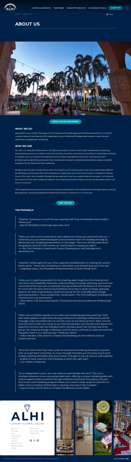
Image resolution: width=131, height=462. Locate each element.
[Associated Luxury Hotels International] (27, 414)
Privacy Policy (17, 443)
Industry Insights (76, 8)
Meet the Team (65, 203)
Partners (59, 8)
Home (18, 14)
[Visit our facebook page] (31, 440)
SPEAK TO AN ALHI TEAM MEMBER (65, 121)
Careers (14, 438)
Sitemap (14, 441)
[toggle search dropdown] (127, 8)
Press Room (15, 436)
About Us (27, 14)
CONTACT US (34, 428)
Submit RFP (115, 8)
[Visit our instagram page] (34, 440)
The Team (14, 431)
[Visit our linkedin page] (38, 440)
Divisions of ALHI (98, 8)
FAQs (13, 433)
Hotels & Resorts (41, 8)
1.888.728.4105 (34, 433)
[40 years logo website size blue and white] (10, 7)
